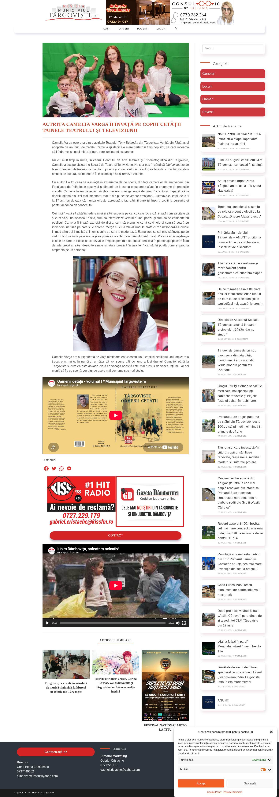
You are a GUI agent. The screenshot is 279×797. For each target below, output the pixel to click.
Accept (201, 783)
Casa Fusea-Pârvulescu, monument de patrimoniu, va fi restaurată (239, 589)
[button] (271, 732)
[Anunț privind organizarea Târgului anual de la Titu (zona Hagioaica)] (208, 187)
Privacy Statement (232, 792)
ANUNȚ (223, 700)
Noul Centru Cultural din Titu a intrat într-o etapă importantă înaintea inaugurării (239, 138)
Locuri (207, 86)
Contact (115, 535)
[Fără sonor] (178, 623)
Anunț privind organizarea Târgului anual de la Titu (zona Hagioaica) (239, 185)
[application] (116, 585)
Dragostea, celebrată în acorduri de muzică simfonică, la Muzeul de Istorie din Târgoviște (66, 687)
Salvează (250, 783)
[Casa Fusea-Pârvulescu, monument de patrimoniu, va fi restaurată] (208, 591)
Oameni (208, 99)
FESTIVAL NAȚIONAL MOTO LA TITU (165, 727)
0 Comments (242, 148)
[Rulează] (47, 623)
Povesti (208, 112)
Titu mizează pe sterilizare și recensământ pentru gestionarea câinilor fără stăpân (240, 268)
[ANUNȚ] (208, 702)
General (208, 74)
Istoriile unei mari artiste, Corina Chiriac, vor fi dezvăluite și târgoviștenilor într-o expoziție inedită (116, 685)
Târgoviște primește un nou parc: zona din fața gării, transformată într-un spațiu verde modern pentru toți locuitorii (237, 360)
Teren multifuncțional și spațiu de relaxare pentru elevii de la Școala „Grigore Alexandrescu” (239, 211)
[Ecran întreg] (184, 623)
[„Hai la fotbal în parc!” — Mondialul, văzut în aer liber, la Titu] (208, 648)
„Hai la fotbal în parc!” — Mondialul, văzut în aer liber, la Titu (239, 646)
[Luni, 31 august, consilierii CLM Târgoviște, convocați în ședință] (208, 164)
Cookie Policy (214, 792)
